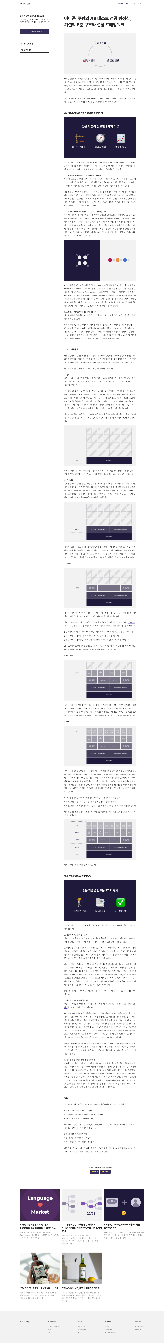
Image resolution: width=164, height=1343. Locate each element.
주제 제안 (138, 1329)
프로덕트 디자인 (123, 3)
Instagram (82, 1329)
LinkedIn (108, 1329)
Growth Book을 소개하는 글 (75, 178)
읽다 (141, 3)
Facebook (82, 1326)
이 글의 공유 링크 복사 (35, 31)
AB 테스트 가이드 (103, 78)
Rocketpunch (110, 1332)
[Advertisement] (124, 1270)
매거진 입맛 (24, 1322)
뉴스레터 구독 (139, 1326)
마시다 (134, 3)
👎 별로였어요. (105, 1171)
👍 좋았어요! (94, 1171)
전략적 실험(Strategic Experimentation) (83, 292)
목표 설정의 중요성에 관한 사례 (75, 394)
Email (107, 1326)
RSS (79, 1332)
